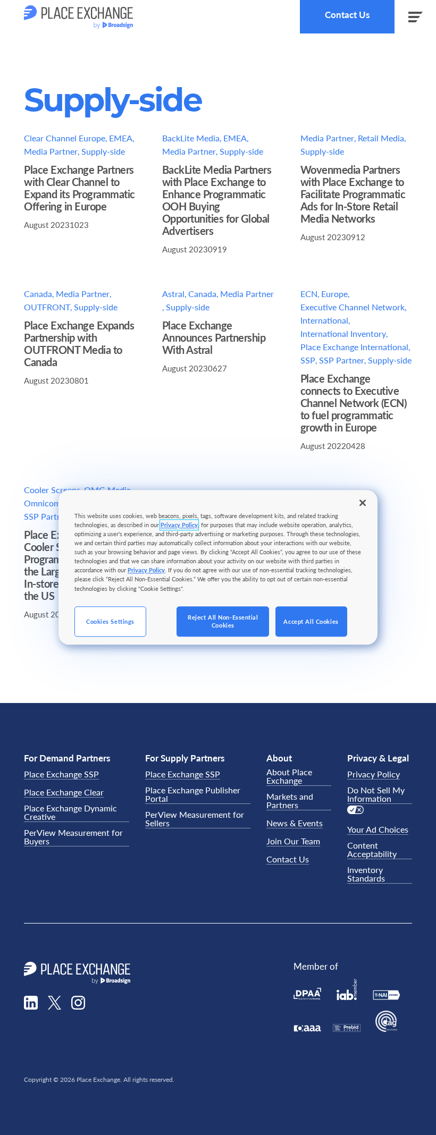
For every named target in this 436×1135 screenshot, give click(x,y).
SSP (307, 360)
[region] (218, 567)
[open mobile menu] (415, 16)
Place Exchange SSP (61, 774)
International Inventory (343, 333)
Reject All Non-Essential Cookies (223, 621)
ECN (308, 294)
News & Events (294, 823)
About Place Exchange (289, 776)
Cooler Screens (52, 490)
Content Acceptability (372, 850)
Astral (173, 294)
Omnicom (42, 503)
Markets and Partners (289, 801)
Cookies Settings (110, 621)
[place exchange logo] (78, 17)
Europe (334, 294)
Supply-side (103, 151)
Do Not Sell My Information (376, 794)
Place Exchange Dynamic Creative (70, 812)
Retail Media (381, 138)
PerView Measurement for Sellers (194, 819)
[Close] (362, 502)
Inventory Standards (366, 874)
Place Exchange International (354, 347)
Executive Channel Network (352, 307)
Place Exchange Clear (64, 792)
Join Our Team (293, 841)
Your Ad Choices (377, 829)
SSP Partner (341, 360)
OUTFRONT (47, 307)
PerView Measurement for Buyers (73, 837)
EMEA (120, 138)
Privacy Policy (373, 774)
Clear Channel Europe (64, 138)
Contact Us (347, 14)
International (324, 320)
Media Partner (51, 151)
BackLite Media (191, 138)
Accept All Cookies (310, 621)
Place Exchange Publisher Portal (192, 794)
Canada (38, 294)
